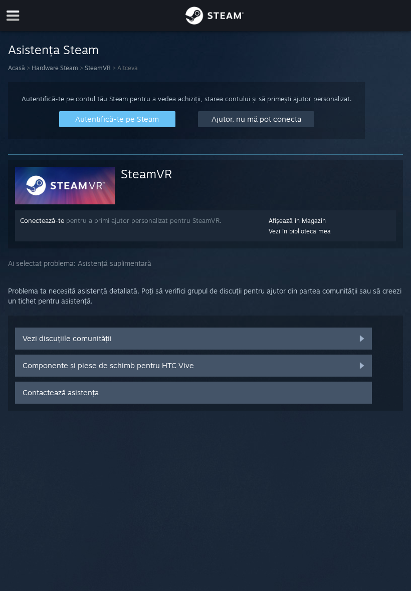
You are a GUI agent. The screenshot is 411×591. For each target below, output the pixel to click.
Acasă (16, 68)
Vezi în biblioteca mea (300, 231)
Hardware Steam (55, 68)
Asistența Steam (53, 49)
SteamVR (98, 68)
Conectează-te (42, 220)
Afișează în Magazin (297, 220)
